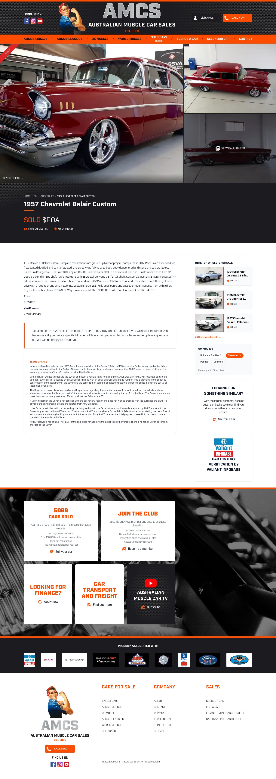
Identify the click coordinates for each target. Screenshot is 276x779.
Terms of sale (163, 719)
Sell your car (218, 39)
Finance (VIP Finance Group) (225, 713)
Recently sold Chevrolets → (212, 370)
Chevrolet (47, 196)
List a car (212, 707)
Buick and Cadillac (211, 355)
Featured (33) (11, 178)
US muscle (100, 39)
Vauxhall (218, 362)
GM (35, 196)
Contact (245, 39)
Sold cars (159, 39)
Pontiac (204, 362)
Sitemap (159, 731)
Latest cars (110, 701)
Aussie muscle (35, 39)
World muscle (129, 39)
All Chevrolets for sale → (208, 337)
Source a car (187, 39)
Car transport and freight (225, 719)
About (158, 701)
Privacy (159, 713)
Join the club (163, 725)
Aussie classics (69, 39)
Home (27, 196)
